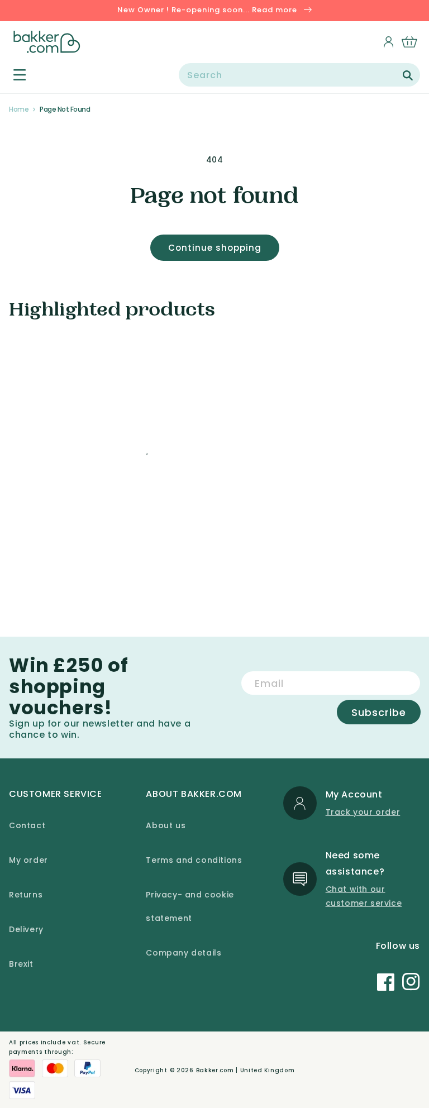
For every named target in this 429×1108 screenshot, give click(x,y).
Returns (25, 894)
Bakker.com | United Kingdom (245, 1070)
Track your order (363, 812)
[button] (13, 74)
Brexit (21, 964)
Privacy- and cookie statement (189, 906)
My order (28, 860)
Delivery (26, 929)
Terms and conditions (194, 860)
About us (165, 825)
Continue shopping (214, 248)
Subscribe (378, 712)
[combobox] (299, 75)
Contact (27, 825)
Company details (183, 952)
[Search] (407, 75)
